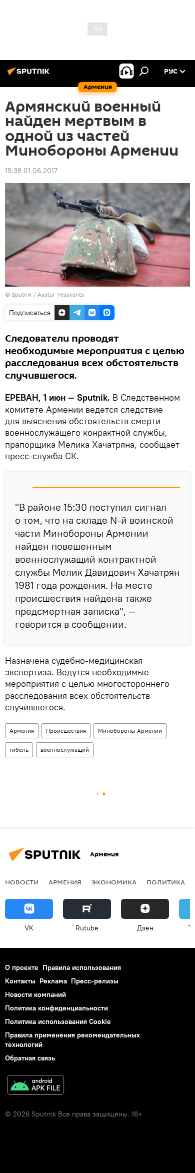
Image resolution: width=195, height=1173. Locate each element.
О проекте (21, 967)
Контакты (20, 980)
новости (21, 881)
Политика (165, 881)
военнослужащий (64, 749)
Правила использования (81, 967)
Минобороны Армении (130, 730)
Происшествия (66, 730)
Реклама (53, 980)
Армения (22, 730)
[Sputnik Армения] (30, 75)
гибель (19, 749)
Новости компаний (35, 994)
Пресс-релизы (94, 980)
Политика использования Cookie (58, 1021)
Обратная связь (30, 1057)
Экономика (114, 881)
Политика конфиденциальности (56, 1007)
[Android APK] (36, 1086)
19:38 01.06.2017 (31, 170)
